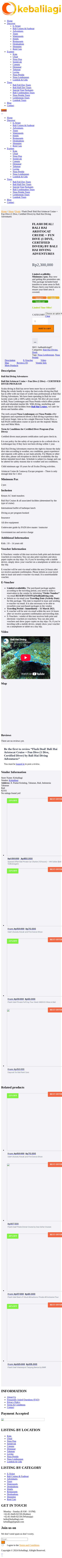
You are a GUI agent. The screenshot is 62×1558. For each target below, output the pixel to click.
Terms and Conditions (29, 1545)
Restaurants (18, 41)
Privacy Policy (13, 1402)
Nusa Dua (17, 59)
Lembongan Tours (21, 98)
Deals (17, 211)
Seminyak (17, 62)
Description (10, 360)
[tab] (10, 360)
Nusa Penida (18, 74)
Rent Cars (17, 49)
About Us (11, 1397)
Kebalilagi (13, 780)
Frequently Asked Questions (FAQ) (23, 1399)
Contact (10, 105)
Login (4, 110)
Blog (9, 103)
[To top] (2, 1553)
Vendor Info (41, 363)
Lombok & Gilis (20, 80)
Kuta (15, 54)
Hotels (16, 39)
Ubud (15, 57)
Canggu (16, 64)
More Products (11, 365)
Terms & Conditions (16, 1405)
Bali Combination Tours (24, 92)
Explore (10, 51)
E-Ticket (16, 26)
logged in (20, 764)
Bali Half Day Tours (22, 87)
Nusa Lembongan (21, 77)
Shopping (17, 46)
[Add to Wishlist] (35, 341)
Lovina (16, 72)
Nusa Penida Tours (21, 95)
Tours (15, 33)
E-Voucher (28, 360)
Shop (11, 211)
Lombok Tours (19, 100)
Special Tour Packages (23, 90)
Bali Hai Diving (50, 350)
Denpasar (17, 67)
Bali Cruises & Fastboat (23, 28)
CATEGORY (38, 315)
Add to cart (44, 328)
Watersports (18, 36)
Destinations (18, 44)
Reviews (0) (22, 363)
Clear (47, 316)
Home (10, 21)
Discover (11, 23)
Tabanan (16, 69)
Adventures (18, 31)
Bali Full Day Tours (22, 85)
